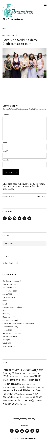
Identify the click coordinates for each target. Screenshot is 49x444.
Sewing (5, 330)
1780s (6, 376)
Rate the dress (8, 320)
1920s (6, 384)
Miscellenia (7, 317)
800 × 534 (15, 35)
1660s (32, 373)
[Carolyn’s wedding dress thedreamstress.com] (24, 77)
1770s (38, 373)
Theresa (38, 400)
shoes (5, 401)
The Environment (9, 336)
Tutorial (5, 343)
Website (6, 160)
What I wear (7, 346)
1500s (28, 373)
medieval (20, 394)
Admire (5, 294)
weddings (9, 403)
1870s (6, 380)
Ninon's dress (18, 397)
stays (9, 401)
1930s (15, 384)
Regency (37, 396)
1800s (12, 376)
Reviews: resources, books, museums (16, 323)
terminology (26, 400)
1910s (39, 380)
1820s (21, 376)
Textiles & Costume (10, 333)
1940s (22, 384)
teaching (14, 401)
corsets (21, 387)
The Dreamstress (13, 19)
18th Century (7, 284)
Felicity (5, 304)
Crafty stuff (7, 297)
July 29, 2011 (7, 35)
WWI (24, 404)
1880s (14, 380)
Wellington (19, 404)
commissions (10, 387)
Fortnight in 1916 (8, 391)
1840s (26, 376)
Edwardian (30, 387)
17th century (11, 369)
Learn (4, 310)
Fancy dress (40, 387)
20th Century (7, 291)
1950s (28, 384)
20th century (18, 373)
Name (5, 142)
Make (4, 314)
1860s (37, 376)
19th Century (7, 288)
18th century (28, 370)
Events (5, 301)
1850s (31, 376)
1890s (22, 380)
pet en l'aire (28, 397)
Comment (7, 114)
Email (5, 151)
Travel (5, 340)
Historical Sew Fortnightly (12, 307)
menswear (28, 394)
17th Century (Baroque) (11, 281)
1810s (16, 376)
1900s (30, 380)
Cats (33, 384)
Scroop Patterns (8, 327)
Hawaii (18, 390)
